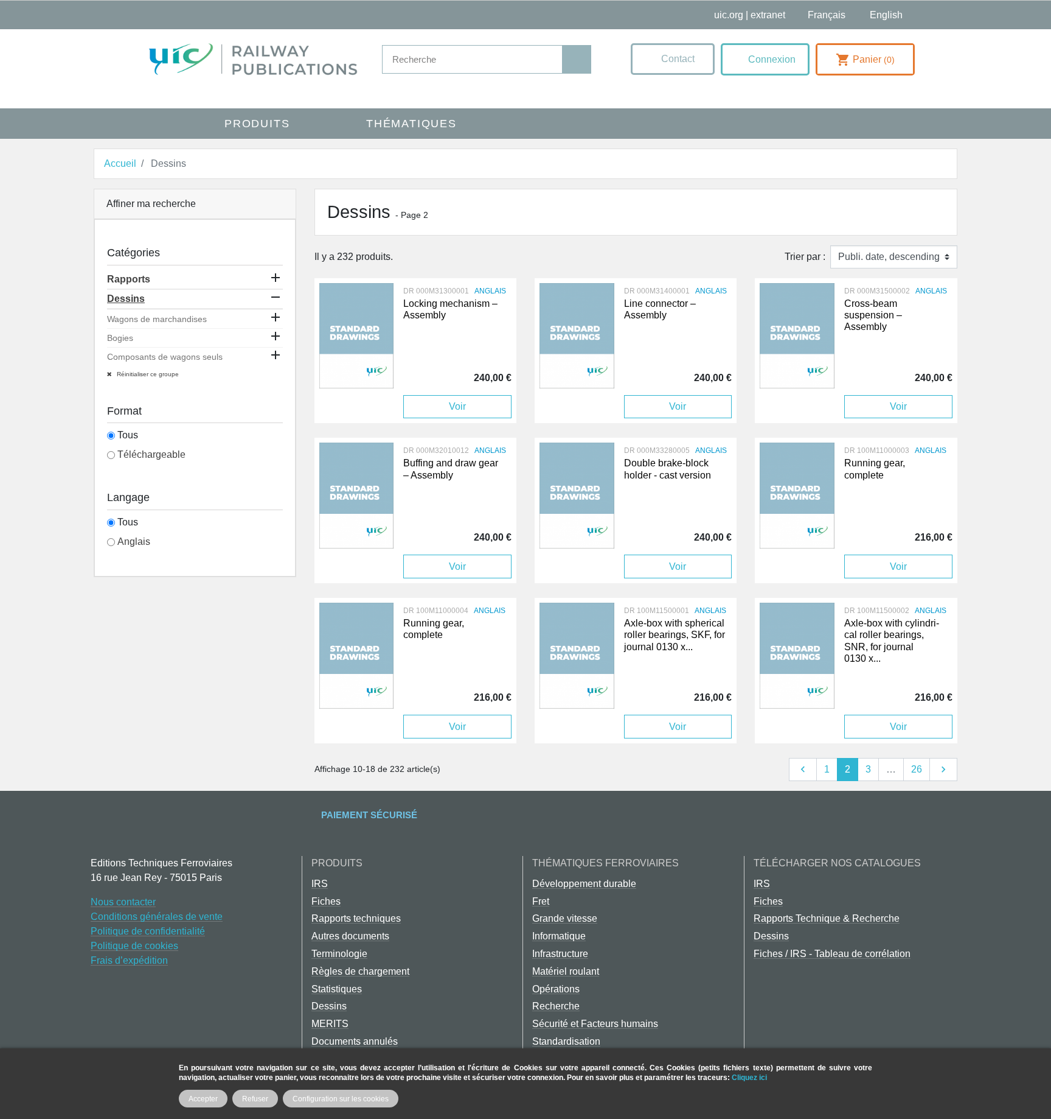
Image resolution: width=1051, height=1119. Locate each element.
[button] (673, 59)
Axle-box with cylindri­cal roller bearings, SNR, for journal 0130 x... (891, 641)
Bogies (120, 338)
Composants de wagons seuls (165, 357)
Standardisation (566, 1041)
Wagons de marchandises (157, 319)
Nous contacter (123, 902)
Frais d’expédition (129, 960)
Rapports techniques (356, 918)
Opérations (556, 989)
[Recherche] (576, 59)
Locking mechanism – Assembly (450, 309)
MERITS (330, 1024)
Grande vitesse (564, 918)
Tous (127, 435)
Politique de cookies (134, 946)
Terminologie (339, 954)
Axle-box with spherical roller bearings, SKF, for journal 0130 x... (674, 634)
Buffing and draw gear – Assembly (450, 469)
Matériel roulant (565, 971)
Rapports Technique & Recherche (827, 918)
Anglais (133, 541)
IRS (319, 884)
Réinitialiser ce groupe (147, 374)
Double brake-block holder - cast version (667, 469)
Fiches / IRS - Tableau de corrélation (832, 954)
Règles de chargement (360, 971)
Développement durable (584, 884)
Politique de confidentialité (148, 931)
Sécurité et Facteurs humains (595, 1024)
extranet (768, 15)
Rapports (128, 279)
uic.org (728, 15)
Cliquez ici (749, 1077)
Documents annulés (354, 1041)
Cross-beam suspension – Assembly (873, 315)
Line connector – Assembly (660, 309)
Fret (540, 901)
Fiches (326, 901)
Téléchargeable (151, 454)
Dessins (126, 298)
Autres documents (350, 936)
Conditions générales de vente (157, 916)
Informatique (559, 936)
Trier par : (805, 256)
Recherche (556, 1006)
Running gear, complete (874, 469)
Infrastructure (560, 954)
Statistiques (336, 989)
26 (916, 769)
